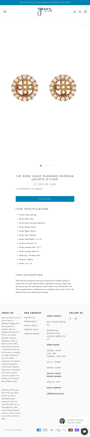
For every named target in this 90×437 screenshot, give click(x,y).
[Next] (53, 165)
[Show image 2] (43, 165)
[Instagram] (76, 318)
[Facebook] (70, 318)
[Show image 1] (40, 165)
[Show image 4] (49, 165)
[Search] (80, 11)
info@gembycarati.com (55, 393)
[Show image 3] (46, 165)
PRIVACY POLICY (30, 325)
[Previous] (36, 165)
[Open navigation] (5, 12)
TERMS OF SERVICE (31, 333)
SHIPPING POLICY (31, 329)
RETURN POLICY (30, 321)
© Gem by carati (13, 430)
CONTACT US (29, 317)
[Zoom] (85, 24)
